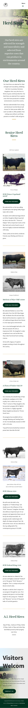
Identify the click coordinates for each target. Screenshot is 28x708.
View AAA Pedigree (11, 201)
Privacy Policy (10, 703)
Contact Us (9, 691)
